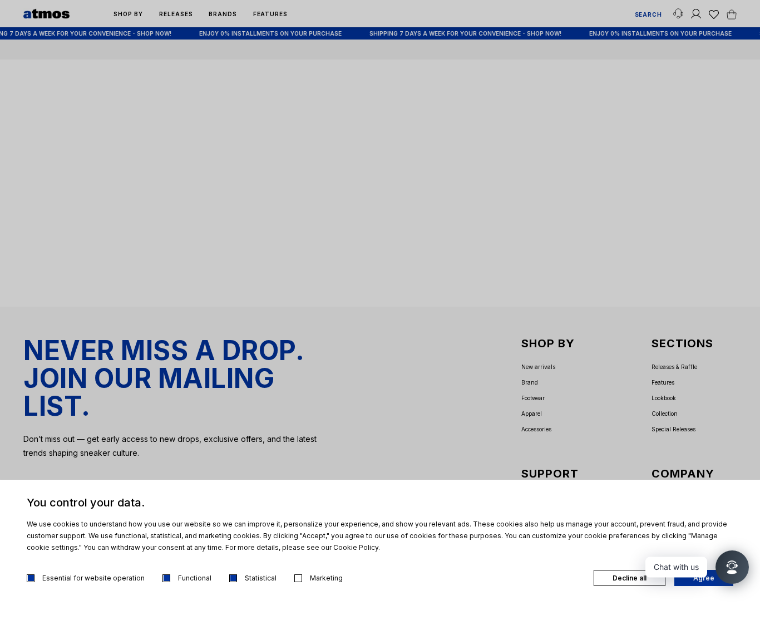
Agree (703, 578)
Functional (194, 578)
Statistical (261, 578)
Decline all (630, 578)
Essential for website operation (93, 578)
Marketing (326, 578)
